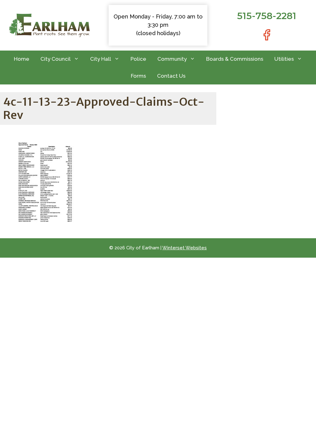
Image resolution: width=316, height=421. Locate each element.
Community (172, 59)
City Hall (100, 59)
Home (21, 59)
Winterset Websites (184, 248)
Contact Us (171, 76)
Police (138, 59)
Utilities (284, 59)
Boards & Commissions (234, 59)
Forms (138, 76)
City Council (55, 59)
